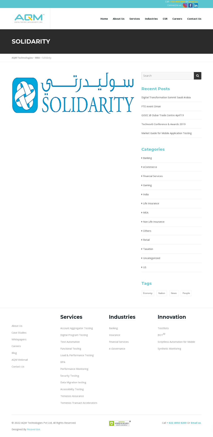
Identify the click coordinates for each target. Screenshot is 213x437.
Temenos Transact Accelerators (78, 402)
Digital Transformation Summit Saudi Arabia (166, 97)
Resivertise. (34, 429)
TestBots (163, 328)
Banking (147, 158)
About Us (118, 18)
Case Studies (19, 332)
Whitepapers (19, 339)
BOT (161, 335)
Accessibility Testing (72, 389)
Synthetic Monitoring (169, 348)
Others (147, 230)
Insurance (114, 335)
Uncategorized (151, 258)
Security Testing (69, 375)
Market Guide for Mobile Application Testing (166, 133)
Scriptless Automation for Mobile (176, 341)
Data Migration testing (73, 382)
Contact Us (194, 18)
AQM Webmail (20, 359)
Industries (151, 18)
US (144, 267)
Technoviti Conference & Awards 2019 (163, 124)
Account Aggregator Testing (76, 328)
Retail (146, 239)
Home (104, 18)
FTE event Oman (151, 106)
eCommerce (150, 167)
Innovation (172, 317)
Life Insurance (151, 203)
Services (134, 18)
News (174, 293)
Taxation (148, 249)
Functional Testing (70, 348)
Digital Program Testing (74, 335)
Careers (177, 18)
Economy (147, 293)
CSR (165, 18)
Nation (161, 293)
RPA (62, 362)
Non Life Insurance (153, 221)
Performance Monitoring (74, 368)
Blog (14, 352)
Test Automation (70, 341)
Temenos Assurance (72, 396)
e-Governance (117, 348)
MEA (145, 212)
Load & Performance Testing (77, 355)
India (146, 194)
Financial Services (153, 176)
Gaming (147, 185)
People (186, 293)
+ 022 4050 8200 (177, 1)
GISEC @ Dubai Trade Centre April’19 (162, 115)
